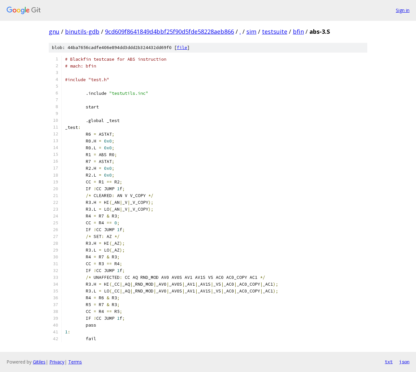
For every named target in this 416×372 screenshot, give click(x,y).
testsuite (274, 31)
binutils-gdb (82, 31)
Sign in (403, 10)
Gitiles (39, 362)
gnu (54, 31)
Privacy (56, 362)
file (182, 47)
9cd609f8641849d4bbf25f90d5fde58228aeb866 (169, 31)
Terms (75, 362)
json (404, 362)
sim (251, 31)
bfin (298, 31)
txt (389, 362)
